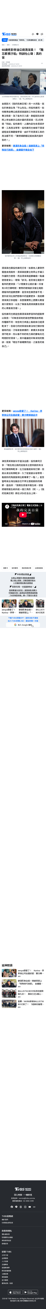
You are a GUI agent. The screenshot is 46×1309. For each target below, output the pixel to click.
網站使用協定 (6, 1240)
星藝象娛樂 (6, 1267)
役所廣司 (15, 568)
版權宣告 (5, 1243)
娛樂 (8, 45)
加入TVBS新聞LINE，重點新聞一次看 (23, 621)
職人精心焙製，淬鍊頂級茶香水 (23, 580)
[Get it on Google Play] (30, 1292)
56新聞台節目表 (7, 1223)
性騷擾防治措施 (7, 1237)
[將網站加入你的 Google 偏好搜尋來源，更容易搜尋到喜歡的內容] (23, 625)
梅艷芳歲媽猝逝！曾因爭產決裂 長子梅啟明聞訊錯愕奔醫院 (26, 40)
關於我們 (5, 1219)
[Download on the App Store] (15, 1292)
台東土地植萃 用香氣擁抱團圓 (23, 578)
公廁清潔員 (39, 568)
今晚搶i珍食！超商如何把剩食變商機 (23, 593)
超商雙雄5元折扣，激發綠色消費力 (23, 590)
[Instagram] (25, 1207)
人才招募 (5, 1261)
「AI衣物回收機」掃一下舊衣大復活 (23, 595)
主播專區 (5, 1264)
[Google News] (34, 1207)
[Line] (16, 1207)
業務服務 (5, 1277)
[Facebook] (12, 1207)
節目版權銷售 (6, 1271)
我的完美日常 (26, 568)
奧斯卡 (5, 568)
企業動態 (5, 1258)
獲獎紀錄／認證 (7, 1283)
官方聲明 (5, 1280)
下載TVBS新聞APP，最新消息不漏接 (23, 618)
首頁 (3, 45)
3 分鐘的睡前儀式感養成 (23, 583)
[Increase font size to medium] (33, 34)
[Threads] (21, 1207)
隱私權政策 (6, 1234)
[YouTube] (29, 1207)
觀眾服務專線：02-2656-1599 (23, 1201)
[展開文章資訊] (42, 63)
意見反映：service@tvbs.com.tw (23, 1198)
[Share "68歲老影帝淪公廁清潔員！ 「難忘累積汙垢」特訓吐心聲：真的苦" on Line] (37, 34)
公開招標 (5, 1274)
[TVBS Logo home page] (9, 34)
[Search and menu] (42, 34)
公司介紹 (5, 1255)
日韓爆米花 (15, 45)
